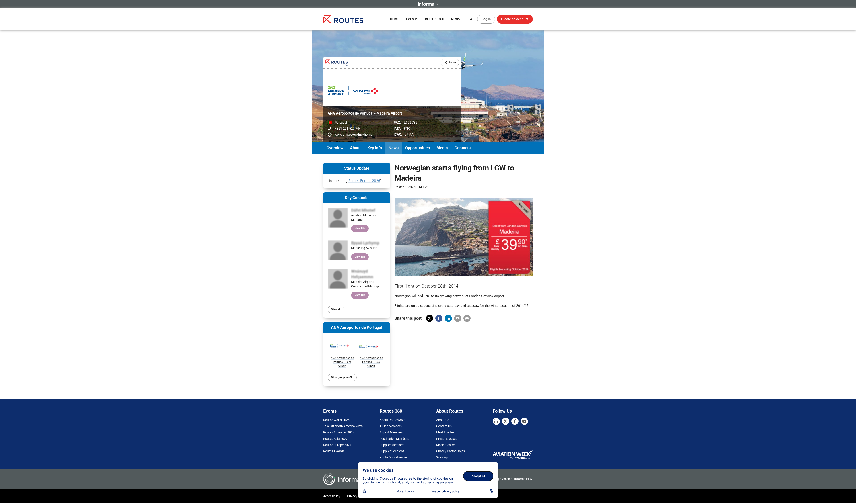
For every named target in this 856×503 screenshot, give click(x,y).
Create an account (514, 19)
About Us (442, 420)
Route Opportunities (393, 457)
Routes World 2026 (336, 420)
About (355, 147)
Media (442, 147)
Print (467, 318)
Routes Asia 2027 (335, 438)
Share (452, 62)
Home (394, 19)
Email (457, 318)
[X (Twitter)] (505, 421)
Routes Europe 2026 (364, 181)
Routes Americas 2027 (338, 432)
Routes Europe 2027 (337, 445)
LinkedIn (448, 318)
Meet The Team (446, 432)
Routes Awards (333, 451)
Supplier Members (392, 445)
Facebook (438, 318)
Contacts (463, 147)
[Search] (471, 19)
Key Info (374, 147)
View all (335, 309)
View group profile (342, 377)
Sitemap (442, 457)
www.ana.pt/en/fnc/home (353, 135)
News (455, 19)
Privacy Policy (356, 496)
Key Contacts (356, 197)
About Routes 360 (392, 420)
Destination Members (394, 438)
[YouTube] (524, 421)
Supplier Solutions (392, 451)
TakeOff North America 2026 (343, 426)
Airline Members (391, 426)
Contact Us (444, 426)
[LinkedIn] (496, 421)
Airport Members (391, 432)
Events (412, 19)
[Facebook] (515, 421)
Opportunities (417, 147)
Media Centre (445, 445)
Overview (335, 147)
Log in (486, 19)
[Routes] (343, 19)
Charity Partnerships (450, 451)
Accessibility (331, 496)
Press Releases (446, 438)
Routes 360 (434, 19)
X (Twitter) (429, 318)
